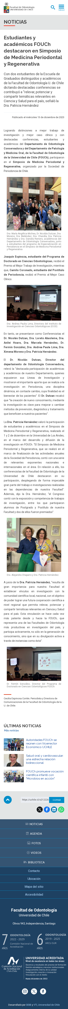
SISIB (28, 1005)
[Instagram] (25, 991)
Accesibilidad (34, 894)
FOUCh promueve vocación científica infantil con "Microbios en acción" (45, 775)
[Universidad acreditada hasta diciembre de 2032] (34, 968)
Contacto (34, 871)
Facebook (47, 810)
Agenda (36, 833)
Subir (8, 800)
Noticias (36, 824)
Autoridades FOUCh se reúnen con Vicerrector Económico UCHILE (41, 743)
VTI (35, 1005)
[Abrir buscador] (53, 7)
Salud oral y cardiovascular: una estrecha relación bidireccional (44, 759)
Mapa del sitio (34, 886)
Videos (36, 852)
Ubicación (34, 879)
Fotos (36, 843)
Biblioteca (36, 862)
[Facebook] (43, 991)
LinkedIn (54, 810)
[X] (34, 991)
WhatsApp (61, 810)
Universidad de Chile (49, 1005)
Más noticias (11, 730)
